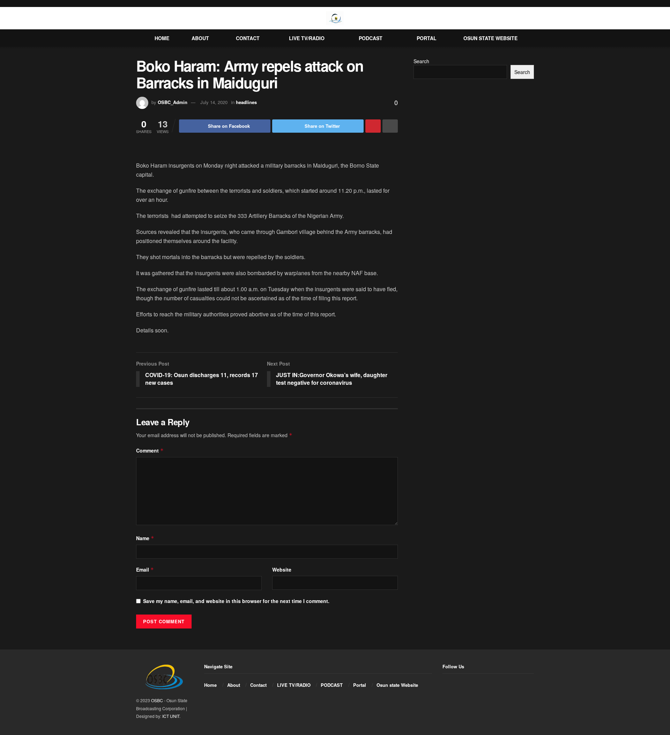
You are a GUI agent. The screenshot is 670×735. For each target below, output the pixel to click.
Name (145, 538)
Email (145, 569)
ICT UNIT (170, 716)
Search (421, 61)
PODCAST (370, 38)
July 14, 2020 (214, 102)
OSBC (157, 700)
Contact (248, 38)
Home (162, 38)
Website (281, 569)
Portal (427, 38)
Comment (150, 450)
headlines (246, 102)
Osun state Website (490, 38)
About (200, 38)
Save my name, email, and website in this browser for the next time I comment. (236, 600)
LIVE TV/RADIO (307, 38)
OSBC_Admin (172, 102)
